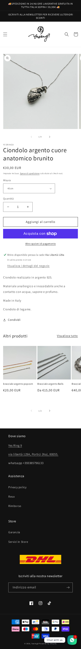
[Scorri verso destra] (49, 136)
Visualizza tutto (67, 336)
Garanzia (14, 532)
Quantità (8, 198)
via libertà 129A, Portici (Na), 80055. (33, 454)
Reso (11, 496)
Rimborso (14, 506)
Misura (7, 180)
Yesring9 (35, 643)
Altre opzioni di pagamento (40, 243)
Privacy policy (17, 487)
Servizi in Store (18, 542)
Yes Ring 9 (15, 445)
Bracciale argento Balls (50, 383)
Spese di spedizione (29, 173)
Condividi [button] (14, 320)
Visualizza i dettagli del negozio (28, 266)
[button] (5, 34)
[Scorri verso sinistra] (31, 136)
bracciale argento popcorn (18, 383)
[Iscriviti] (67, 587)
